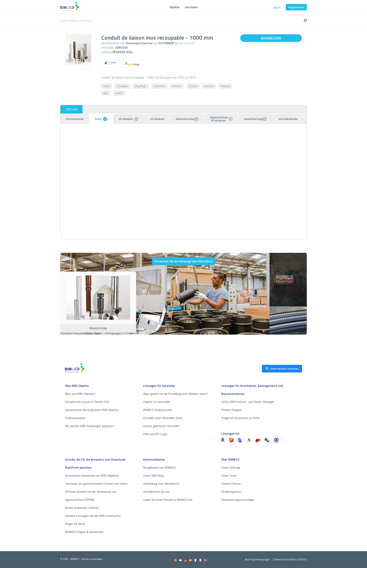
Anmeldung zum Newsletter (161, 483)
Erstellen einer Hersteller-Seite (163, 418)
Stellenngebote (231, 491)
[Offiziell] (71, 109)
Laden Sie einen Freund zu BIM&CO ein (167, 499)
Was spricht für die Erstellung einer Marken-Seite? (175, 393)
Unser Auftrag (230, 467)
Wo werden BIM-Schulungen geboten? (89, 426)
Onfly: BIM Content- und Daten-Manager (247, 401)
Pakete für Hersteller (156, 401)
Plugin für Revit (75, 523)
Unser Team (229, 475)
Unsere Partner (231, 483)
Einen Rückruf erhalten (284, 369)
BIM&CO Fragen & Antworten (84, 532)
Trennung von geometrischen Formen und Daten (96, 483)
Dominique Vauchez (139, 43)
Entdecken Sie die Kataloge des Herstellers (183, 261)
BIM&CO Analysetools (157, 410)
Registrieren (296, 7)
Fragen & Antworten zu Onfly (240, 418)
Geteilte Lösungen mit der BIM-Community (93, 515)
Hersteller (191, 7)
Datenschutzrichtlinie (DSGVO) (290, 559)
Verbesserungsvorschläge (237, 499)
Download (271, 38)
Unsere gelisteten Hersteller (161, 426)
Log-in (277, 7)
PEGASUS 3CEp (122, 52)
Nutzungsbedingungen (257, 559)
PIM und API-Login (155, 434)
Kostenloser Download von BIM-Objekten (92, 475)
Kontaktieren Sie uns (156, 491)
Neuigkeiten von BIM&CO (159, 467)
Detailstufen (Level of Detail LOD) (87, 401)
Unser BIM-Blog (153, 475)
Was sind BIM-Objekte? (80, 393)
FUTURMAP (166, 43)
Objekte (174, 7)
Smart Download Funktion (82, 507)
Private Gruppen (231, 410)
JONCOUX (121, 47)
